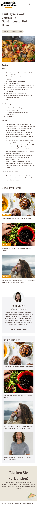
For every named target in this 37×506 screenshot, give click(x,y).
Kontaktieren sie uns (18, 329)
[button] (29, 4)
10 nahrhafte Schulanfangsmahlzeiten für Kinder (16, 218)
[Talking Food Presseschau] (9, 4)
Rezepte (6, 60)
